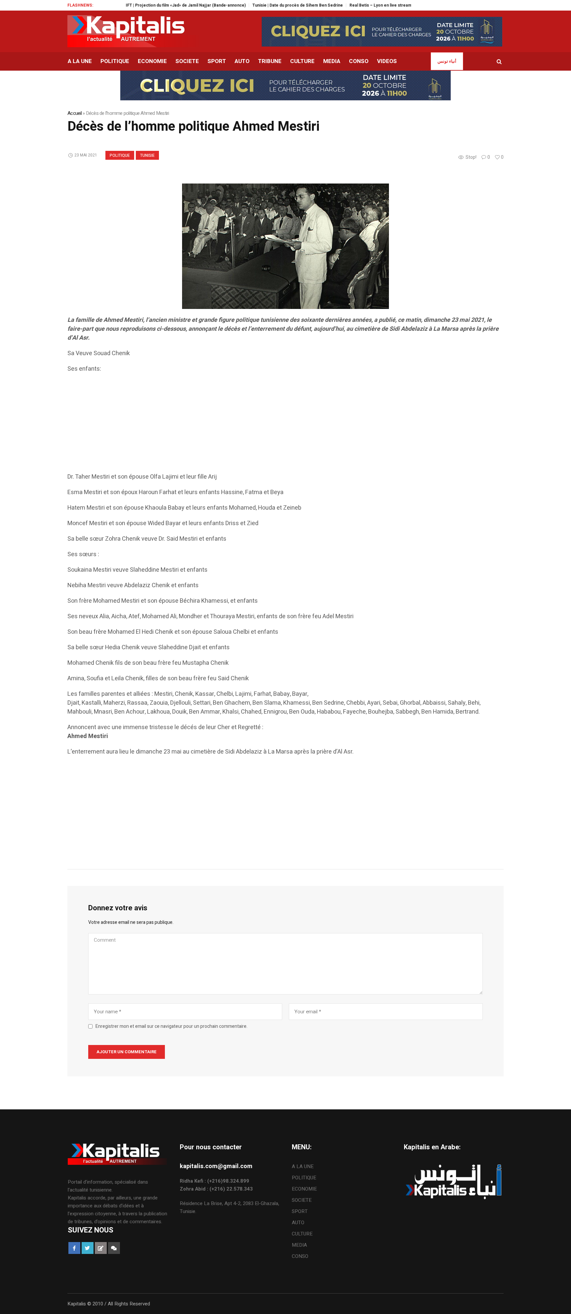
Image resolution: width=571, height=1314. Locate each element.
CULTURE (302, 1233)
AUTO (298, 1222)
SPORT (300, 1211)
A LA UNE (303, 1166)
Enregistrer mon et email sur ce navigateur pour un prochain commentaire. (171, 1026)
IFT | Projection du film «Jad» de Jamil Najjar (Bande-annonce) (154, 5)
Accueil (74, 113)
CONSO (300, 1256)
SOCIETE (302, 1200)
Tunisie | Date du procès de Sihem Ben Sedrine (265, 5)
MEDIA (299, 1245)
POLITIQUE (120, 155)
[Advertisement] (265, 426)
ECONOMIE (304, 1189)
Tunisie (147, 155)
